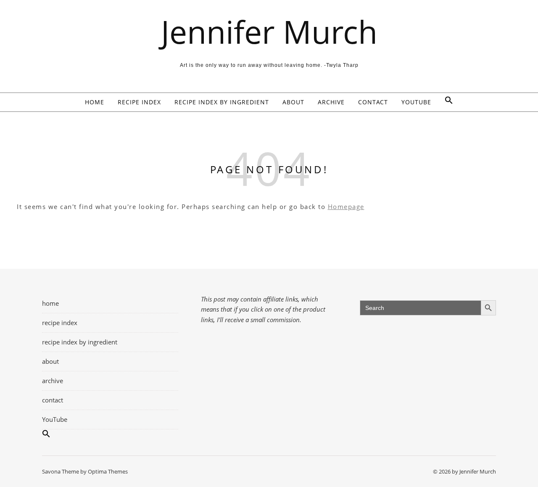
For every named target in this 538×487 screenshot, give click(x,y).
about (293, 102)
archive (331, 102)
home (94, 102)
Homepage (346, 206)
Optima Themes (108, 471)
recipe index (139, 102)
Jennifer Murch (269, 32)
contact (373, 102)
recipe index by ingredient (221, 102)
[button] (445, 102)
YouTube (416, 102)
